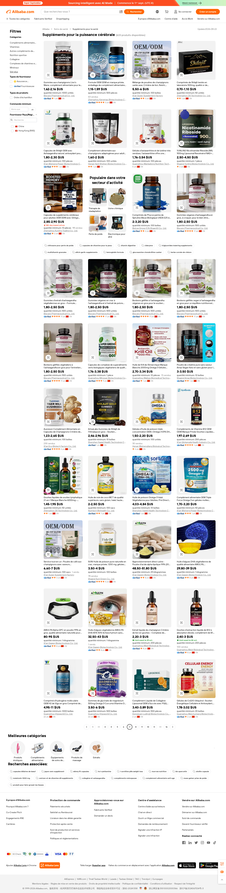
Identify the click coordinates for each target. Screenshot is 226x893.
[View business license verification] (140, 888)
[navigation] (23, 378)
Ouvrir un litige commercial (151, 818)
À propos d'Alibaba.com (18, 800)
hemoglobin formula (115, 252)
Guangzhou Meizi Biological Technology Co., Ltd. (151, 645)
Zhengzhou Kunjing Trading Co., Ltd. (61, 230)
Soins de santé (61, 29)
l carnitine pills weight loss (131, 771)
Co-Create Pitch (14, 812)
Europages (158, 879)
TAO (137, 879)
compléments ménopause (125, 778)
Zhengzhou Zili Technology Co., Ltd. (193, 95)
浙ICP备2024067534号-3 (191, 888)
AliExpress (69, 879)
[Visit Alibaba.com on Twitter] (196, 842)
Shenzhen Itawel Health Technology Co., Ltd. (107, 442)
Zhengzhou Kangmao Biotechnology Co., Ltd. (107, 99)
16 (166, 727)
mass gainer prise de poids (195, 778)
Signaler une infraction (149, 835)
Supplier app (98, 865)
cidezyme (149, 245)
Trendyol (146, 879)
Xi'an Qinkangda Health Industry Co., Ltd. (196, 442)
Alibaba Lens (20, 865)
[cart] (167, 12)
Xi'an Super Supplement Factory (147, 95)
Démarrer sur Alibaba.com (194, 812)
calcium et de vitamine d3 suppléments (56, 778)
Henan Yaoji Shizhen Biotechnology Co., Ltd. (107, 164)
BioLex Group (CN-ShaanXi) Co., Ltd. (149, 228)
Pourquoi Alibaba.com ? (17, 806)
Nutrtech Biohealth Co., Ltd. (101, 510)
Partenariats (188, 830)
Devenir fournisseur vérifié (195, 824)
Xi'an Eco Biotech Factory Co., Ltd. (60, 446)
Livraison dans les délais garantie (65, 818)
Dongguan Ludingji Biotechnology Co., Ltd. (151, 714)
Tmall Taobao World (98, 879)
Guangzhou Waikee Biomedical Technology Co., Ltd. (151, 378)
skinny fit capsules (81, 771)
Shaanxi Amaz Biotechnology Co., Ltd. (194, 378)
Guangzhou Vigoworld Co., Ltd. (58, 714)
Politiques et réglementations (64, 838)
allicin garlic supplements (86, 252)
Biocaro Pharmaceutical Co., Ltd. (59, 95)
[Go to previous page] (86, 727)
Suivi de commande (191, 818)
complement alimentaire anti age (160, 778)
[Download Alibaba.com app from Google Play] (209, 865)
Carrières (10, 824)
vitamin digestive (128, 245)
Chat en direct (145, 812)
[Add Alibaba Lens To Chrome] (50, 865)
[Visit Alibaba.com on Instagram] (202, 842)
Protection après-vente (61, 824)
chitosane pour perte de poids (60, 245)
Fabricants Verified (103, 810)
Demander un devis (103, 815)
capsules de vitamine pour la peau (97, 245)
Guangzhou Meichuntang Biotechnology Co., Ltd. (196, 714)
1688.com (81, 879)
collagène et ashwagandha (93, 778)
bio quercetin (181, 771)
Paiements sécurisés (60, 806)
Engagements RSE (15, 818)
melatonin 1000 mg (21, 778)
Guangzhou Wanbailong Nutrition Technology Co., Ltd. (151, 164)
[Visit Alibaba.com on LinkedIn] (190, 842)
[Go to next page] (172, 727)
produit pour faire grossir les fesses (28, 785)
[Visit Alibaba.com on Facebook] (184, 842)
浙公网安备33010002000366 (163, 888)
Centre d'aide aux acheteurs (151, 806)
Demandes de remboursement (153, 824)
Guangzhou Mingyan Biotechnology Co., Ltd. (107, 378)
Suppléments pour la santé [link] (85, 29)
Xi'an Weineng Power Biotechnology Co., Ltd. (63, 164)
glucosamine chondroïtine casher (147, 252)
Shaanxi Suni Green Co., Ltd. (101, 579)
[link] (222, 864)
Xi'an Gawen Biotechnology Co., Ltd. (149, 575)
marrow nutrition (159, 771)
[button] (121, 12)
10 (148, 727)
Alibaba (45, 29)
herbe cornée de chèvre (181, 252)
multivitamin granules (57, 252)
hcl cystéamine (104, 771)
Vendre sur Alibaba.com (193, 806)
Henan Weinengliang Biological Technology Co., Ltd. (151, 446)
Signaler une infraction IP (150, 830)
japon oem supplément (54, 771)
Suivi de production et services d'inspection (65, 831)
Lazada (113, 879)
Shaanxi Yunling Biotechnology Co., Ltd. (195, 164)
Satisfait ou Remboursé (61, 812)
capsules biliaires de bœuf (24, 771)
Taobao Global (125, 879)
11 (154, 727)
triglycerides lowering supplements (177, 245)
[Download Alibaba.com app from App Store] (187, 865)
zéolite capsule (202, 771)
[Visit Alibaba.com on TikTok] (214, 842)
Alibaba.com (168, 865)
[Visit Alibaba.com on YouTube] (208, 842)
